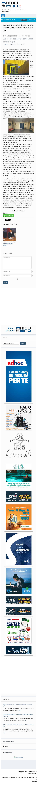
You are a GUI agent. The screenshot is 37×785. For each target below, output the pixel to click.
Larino (5, 44)
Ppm (12, 44)
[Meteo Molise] (18, 757)
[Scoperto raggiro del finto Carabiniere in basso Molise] (9, 234)
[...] (25, 710)
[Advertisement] (18, 306)
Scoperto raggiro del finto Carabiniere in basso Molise (9, 243)
